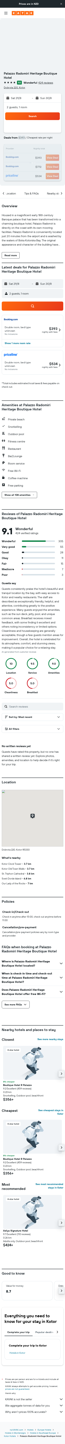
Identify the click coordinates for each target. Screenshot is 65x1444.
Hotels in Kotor (17, 1352)
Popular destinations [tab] (47, 1332)
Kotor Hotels (10, 1436)
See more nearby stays (50, 1039)
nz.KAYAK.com (16, 1429)
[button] (61, 4)
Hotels (30, 1429)
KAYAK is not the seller (18, 1399)
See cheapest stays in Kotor (50, 1112)
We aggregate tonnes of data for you (27, 1405)
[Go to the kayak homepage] (22, 13)
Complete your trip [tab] (18, 1332)
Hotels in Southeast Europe (43, 1433)
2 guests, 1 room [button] (17, 107)
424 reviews (45, 82)
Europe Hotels (44, 1429)
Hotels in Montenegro (15, 1433)
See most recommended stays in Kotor (49, 1186)
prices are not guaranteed (17, 1389)
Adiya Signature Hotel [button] (15, 1230)
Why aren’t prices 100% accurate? (25, 1412)
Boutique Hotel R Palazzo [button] (17, 1085)
